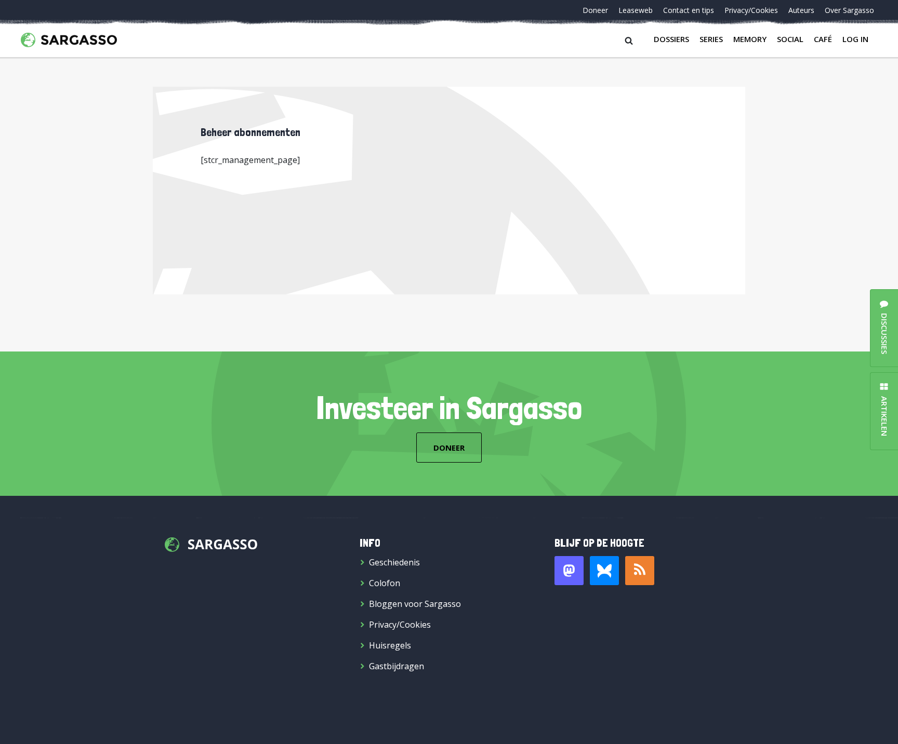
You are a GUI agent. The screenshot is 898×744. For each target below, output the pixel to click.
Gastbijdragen (396, 666)
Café (823, 39)
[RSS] (639, 570)
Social (790, 39)
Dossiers (671, 39)
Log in (855, 39)
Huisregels (390, 645)
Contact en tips (688, 10)
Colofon (384, 583)
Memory (750, 39)
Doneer (595, 10)
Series (711, 39)
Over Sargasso (849, 10)
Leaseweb (635, 10)
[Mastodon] (569, 570)
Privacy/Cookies (751, 10)
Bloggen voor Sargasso (415, 604)
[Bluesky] (604, 570)
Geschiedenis (394, 562)
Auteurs (801, 10)
